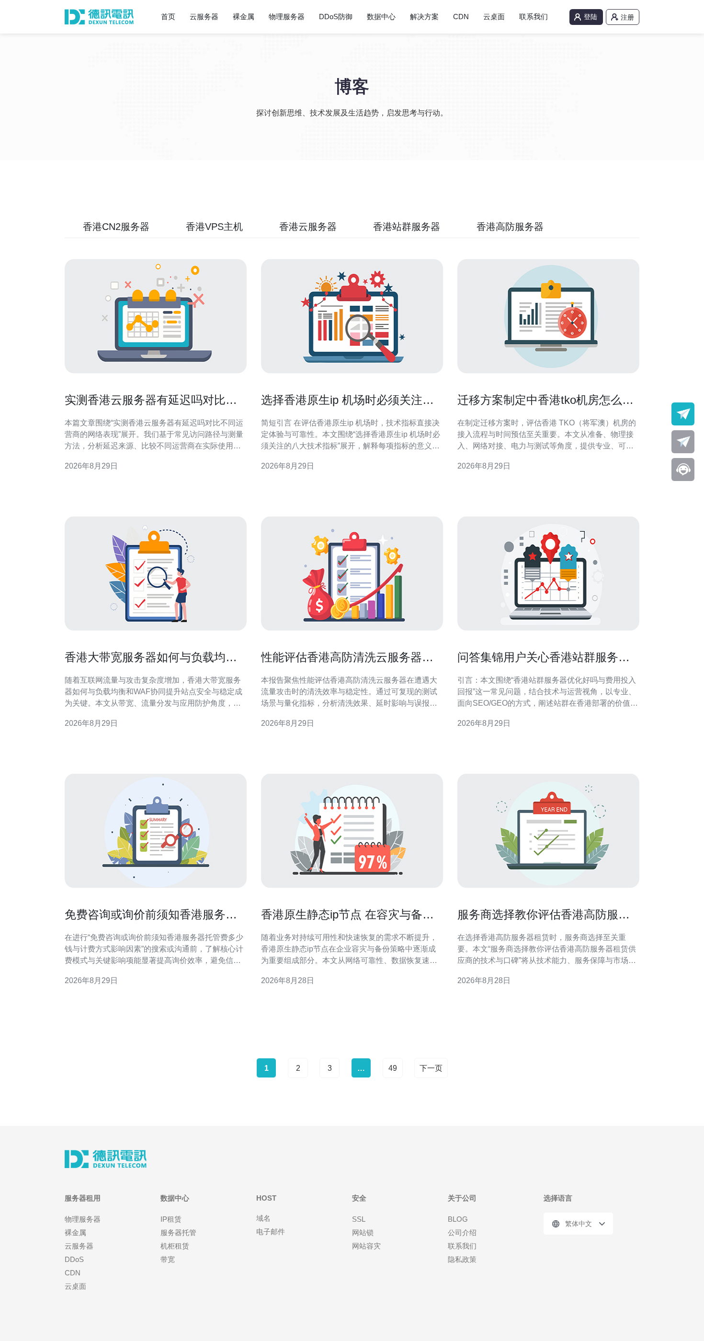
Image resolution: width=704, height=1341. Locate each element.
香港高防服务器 (510, 226)
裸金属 (243, 16)
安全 (359, 1198)
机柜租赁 (174, 1246)
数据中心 (381, 16)
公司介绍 (462, 1232)
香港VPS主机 (214, 226)
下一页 (431, 1068)
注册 (627, 17)
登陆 (590, 17)
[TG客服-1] (682, 413)
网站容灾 (366, 1246)
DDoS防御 (335, 16)
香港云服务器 (308, 226)
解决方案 (424, 16)
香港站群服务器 (406, 226)
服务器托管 (178, 1232)
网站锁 (363, 1232)
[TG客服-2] (682, 441)
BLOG (458, 1219)
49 (392, 1068)
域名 (263, 1218)
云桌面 (494, 16)
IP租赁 (171, 1219)
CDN (461, 16)
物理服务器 (287, 16)
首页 (168, 16)
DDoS (74, 1259)
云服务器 (204, 16)
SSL (358, 1219)
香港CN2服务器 (116, 226)
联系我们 (533, 16)
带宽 (167, 1259)
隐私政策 (462, 1259)
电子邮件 (270, 1231)
